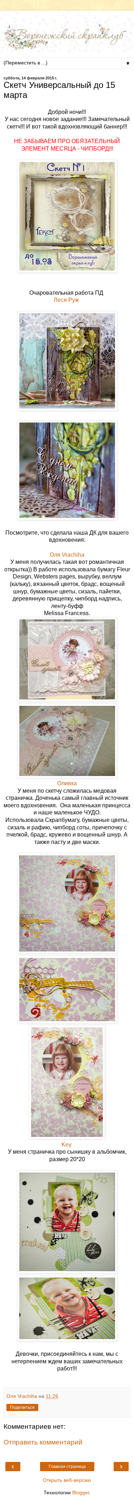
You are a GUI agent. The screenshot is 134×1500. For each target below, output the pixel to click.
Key (67, 1145)
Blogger (80, 1492)
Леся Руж (67, 300)
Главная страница (67, 1466)
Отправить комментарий (43, 1442)
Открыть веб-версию (67, 1480)
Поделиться (22, 1407)
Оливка (67, 783)
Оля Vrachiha (67, 555)
